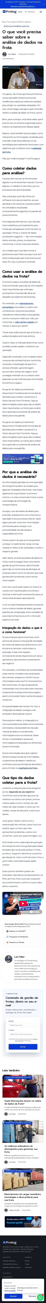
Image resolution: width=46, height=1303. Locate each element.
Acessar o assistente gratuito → (23, 6)
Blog (4, 22)
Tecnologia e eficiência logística (19, 22)
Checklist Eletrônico (10, 1264)
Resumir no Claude (16, 942)
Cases (27, 1264)
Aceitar (13, 1296)
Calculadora (7, 1277)
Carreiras (28, 1267)
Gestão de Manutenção (12, 1267)
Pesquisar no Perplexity (18, 937)
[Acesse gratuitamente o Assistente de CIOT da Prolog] (23, 1222)
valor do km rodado (24, 322)
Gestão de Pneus (9, 1261)
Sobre (27, 1261)
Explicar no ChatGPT (17, 931)
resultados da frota (28, 768)
